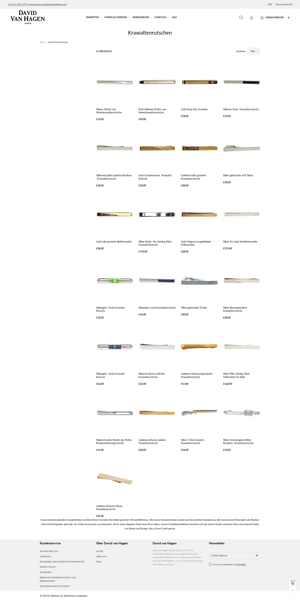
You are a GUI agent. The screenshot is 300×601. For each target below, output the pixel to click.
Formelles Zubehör (115, 17)
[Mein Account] (251, 17)
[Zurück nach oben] (293, 590)
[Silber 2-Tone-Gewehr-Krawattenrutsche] (199, 412)
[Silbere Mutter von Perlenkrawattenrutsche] (114, 82)
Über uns (101, 556)
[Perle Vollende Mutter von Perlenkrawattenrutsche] (157, 82)
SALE (174, 17)
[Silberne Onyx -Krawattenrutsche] (241, 82)
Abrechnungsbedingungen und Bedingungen (58, 579)
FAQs (99, 561)
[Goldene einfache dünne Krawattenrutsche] (114, 479)
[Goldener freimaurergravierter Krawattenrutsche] (199, 346)
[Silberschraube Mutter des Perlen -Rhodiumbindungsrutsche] (114, 412)
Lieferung (45, 556)
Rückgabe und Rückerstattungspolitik (62, 561)
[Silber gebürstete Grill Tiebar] (241, 148)
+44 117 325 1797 (17, 4)
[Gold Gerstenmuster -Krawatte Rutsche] (157, 148)
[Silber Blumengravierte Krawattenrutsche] (241, 280)
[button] (256, 555)
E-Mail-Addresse (219, 555)
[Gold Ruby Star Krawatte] (199, 82)
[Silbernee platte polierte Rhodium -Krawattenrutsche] (114, 148)
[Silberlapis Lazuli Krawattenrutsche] (157, 280)
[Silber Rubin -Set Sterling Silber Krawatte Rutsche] (157, 214)
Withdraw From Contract (55, 586)
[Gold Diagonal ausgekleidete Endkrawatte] (199, 214)
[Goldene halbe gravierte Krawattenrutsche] (199, 148)
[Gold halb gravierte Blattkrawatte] (114, 214)
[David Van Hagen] (27, 17)
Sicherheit (46, 572)
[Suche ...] (241, 17)
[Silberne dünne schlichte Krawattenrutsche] (157, 346)
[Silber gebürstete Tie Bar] (199, 280)
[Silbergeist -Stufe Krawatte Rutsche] (114, 280)
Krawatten (92, 17)
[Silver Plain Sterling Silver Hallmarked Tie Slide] (241, 346)
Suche (99, 551)
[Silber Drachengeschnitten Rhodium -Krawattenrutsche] (241, 412)
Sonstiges (160, 17)
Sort (253, 51)
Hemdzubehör (141, 17)
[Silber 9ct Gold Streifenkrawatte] (241, 214)
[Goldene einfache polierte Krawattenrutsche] (157, 412)
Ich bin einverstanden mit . (229, 564)
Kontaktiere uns (49, 551)
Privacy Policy (48, 567)
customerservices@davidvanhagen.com (47, 4)
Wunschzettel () (284, 4)
